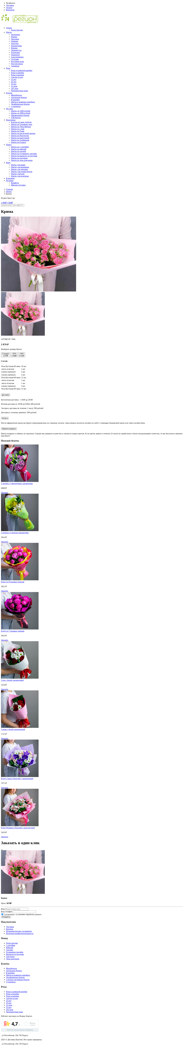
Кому (8, 163)
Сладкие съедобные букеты (17, 980)
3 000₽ (10, 203)
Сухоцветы (16, 106)
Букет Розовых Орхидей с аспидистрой (18, 828)
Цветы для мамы (18, 165)
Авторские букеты (19, 97)
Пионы (14, 37)
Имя (3, 909)
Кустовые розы (17, 61)
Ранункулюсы (17, 64)
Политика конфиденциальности (19, 933)
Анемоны (15, 66)
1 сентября (10, 945)
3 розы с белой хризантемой (13, 729)
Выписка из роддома (15, 954)
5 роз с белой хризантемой (12, 680)
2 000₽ (4, 203)
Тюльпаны (15, 34)
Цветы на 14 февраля (20, 140)
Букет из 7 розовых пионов (12, 631)
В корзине (10, 178)
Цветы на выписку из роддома (24, 156)
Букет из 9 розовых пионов (12, 582)
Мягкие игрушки (18, 185)
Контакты (10, 10)
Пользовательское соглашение (19, 931)
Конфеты (15, 183)
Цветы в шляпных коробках (23, 102)
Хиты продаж (17, 30)
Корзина (9, 929)
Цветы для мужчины (20, 176)
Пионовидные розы (19, 91)
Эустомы (15, 59)
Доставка (10, 5)
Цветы (9, 32)
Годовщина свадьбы (14, 952)
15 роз (13, 79)
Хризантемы (16, 46)
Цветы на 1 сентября (20, 147)
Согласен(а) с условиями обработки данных (23, 914)
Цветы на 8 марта (18, 142)
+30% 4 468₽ (14, 355)
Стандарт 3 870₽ (5, 355)
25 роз (13, 82)
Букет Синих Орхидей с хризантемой (17, 779)
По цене (9, 109)
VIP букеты (16, 118)
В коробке (15, 100)
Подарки (10, 180)
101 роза (14, 88)
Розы (8, 68)
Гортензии (15, 52)
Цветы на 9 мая (17, 131)
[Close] (2, 849)
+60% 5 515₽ (21, 355)
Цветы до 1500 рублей (20, 111)
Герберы (14, 41)
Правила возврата (9, 429)
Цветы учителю (18, 174)
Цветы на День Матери (21, 127)
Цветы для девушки (19, 169)
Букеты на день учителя (21, 122)
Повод (9, 145)
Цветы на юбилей (18, 149)
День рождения (12, 959)
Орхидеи (15, 43)
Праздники (11, 120)
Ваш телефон (6, 912)
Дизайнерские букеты (20, 104)
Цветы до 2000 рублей (20, 113)
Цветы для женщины (20, 167)
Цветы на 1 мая (17, 129)
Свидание (10, 957)
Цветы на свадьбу (18, 151)
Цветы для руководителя (21, 172)
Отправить (6, 917)
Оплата (9, 7)
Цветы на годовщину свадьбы (24, 154)
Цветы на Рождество (20, 136)
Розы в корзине (17, 75)
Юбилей (9, 948)
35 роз (13, 84)
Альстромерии (17, 57)
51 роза (14, 86)
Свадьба (9, 950)
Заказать (4, 492)
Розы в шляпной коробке (21, 70)
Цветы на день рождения (21, 160)
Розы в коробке (17, 73)
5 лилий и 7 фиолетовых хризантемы (17, 483)
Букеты (9, 93)
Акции (9, 28)
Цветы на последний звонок (23, 133)
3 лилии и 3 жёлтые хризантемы (15, 533)
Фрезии (14, 48)
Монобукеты (16, 95)
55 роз (8, 1007)
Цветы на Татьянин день (21, 124)
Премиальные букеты (20, 115)
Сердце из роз (17, 77)
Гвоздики (15, 39)
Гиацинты (15, 55)
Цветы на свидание (19, 158)
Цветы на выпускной (20, 138)
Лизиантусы (16, 50)
